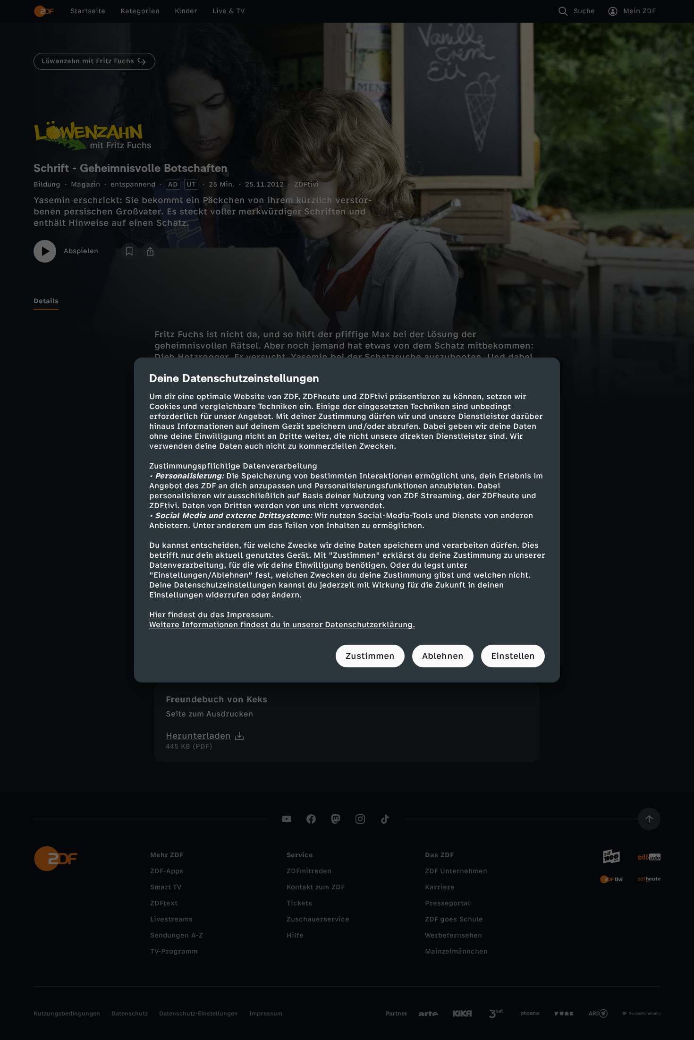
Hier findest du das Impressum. (211, 614)
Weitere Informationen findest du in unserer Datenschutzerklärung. (282, 624)
